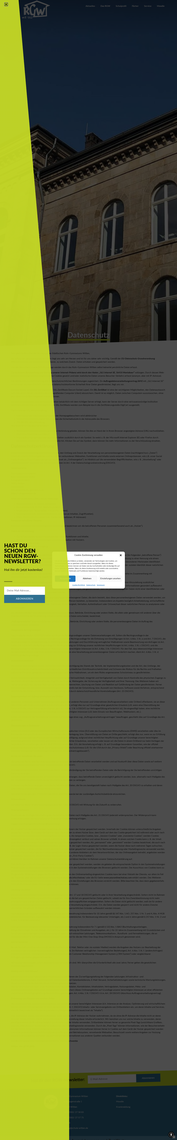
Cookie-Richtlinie (78, 585)
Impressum (101, 585)
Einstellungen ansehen (110, 578)
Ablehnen (87, 578)
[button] (120, 555)
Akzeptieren (65, 578)
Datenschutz (90, 585)
